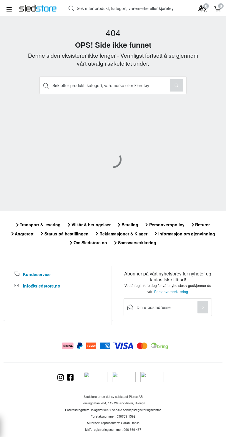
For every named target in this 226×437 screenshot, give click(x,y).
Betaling (129, 224)
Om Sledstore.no (89, 242)
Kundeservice (37, 274)
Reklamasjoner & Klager (122, 234)
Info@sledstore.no (41, 286)
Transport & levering (40, 224)
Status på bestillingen (66, 234)
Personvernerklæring (171, 291)
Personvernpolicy (166, 224)
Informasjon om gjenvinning (186, 234)
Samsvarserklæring (136, 242)
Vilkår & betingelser (90, 224)
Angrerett (24, 234)
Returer (202, 224)
